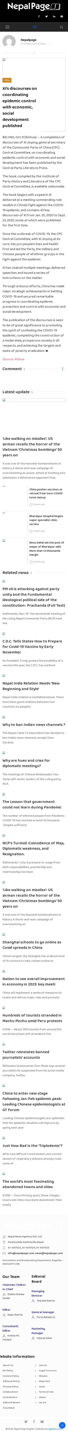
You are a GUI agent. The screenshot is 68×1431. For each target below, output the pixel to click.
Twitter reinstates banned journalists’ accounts (25, 1055)
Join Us (43, 1365)
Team (42, 1387)
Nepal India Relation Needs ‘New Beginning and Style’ (31, 686)
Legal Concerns (47, 1371)
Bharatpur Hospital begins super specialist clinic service (46, 520)
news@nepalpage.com (49, 1253)
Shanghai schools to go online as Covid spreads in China (31, 945)
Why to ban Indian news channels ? (33, 725)
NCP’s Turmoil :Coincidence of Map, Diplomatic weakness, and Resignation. (33, 848)
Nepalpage (28, 40)
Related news (15, 572)
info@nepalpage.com (21, 1253)
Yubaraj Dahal (44, 1338)
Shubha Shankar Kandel (13, 1296)
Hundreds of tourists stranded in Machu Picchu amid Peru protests (32, 1018)
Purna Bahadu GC (45, 1317)
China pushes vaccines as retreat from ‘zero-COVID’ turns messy (46, 493)
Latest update (16, 391)
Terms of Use (46, 1392)
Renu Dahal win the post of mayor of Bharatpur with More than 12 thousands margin (46, 548)
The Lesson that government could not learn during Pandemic (31, 805)
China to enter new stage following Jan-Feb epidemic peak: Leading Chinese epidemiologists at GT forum (33, 1101)
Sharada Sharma (45, 1301)
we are (43, 1403)
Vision (42, 1397)
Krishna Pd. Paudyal (10, 1338)
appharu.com (55, 1429)
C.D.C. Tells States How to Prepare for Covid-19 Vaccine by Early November (32, 647)
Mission (43, 1376)
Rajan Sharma (15, 1315)
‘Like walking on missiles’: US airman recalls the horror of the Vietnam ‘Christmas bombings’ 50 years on (32, 447)
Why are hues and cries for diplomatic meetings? (26, 763)
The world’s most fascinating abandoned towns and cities (28, 1184)
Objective (44, 1381)
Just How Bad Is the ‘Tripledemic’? (32, 1146)
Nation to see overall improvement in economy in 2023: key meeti (33, 982)
